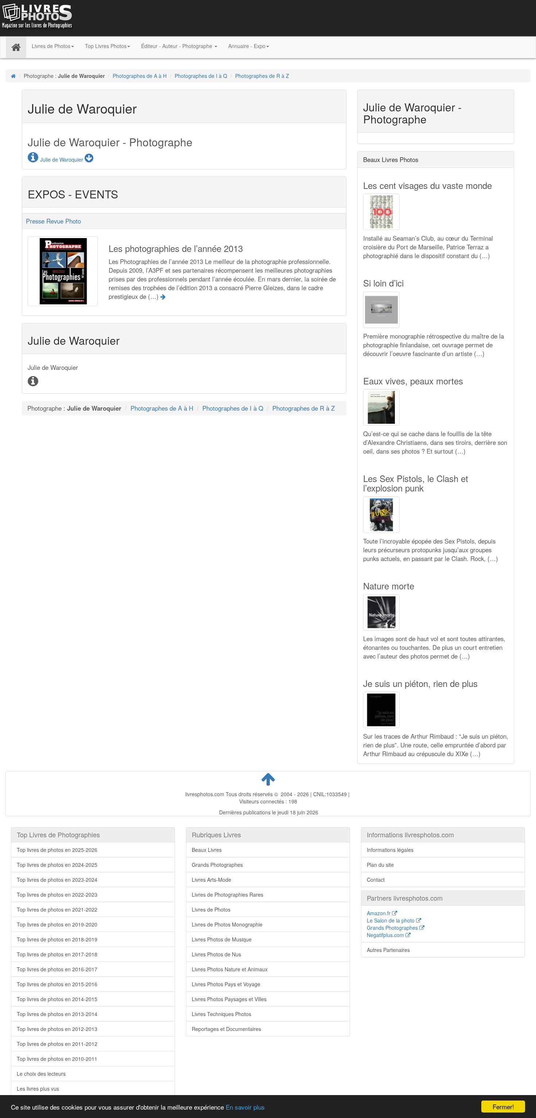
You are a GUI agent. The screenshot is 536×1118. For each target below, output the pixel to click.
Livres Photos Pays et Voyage (226, 984)
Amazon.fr (379, 913)
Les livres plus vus (38, 1088)
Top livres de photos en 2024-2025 (57, 864)
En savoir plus (245, 1106)
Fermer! (503, 1106)
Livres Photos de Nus (216, 954)
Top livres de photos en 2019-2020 (57, 924)
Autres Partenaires (388, 949)
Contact (376, 879)
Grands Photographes (217, 864)
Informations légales (390, 849)
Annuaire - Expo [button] (246, 46)
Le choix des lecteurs (41, 1073)
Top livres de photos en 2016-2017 (57, 969)
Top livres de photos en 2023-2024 (57, 879)
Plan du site (380, 864)
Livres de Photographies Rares (227, 894)
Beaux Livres (207, 849)
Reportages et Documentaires (226, 1028)
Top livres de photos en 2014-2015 (57, 999)
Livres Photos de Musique (222, 939)
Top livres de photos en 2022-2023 (57, 894)
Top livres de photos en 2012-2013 (57, 1028)
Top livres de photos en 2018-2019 (57, 939)
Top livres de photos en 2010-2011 (57, 1058)
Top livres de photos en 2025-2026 (57, 849)
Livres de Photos (211, 909)
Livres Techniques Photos (221, 1014)
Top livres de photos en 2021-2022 (57, 909)
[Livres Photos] (36, 17)
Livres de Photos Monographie (227, 924)
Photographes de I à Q (201, 75)
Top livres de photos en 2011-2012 (57, 1043)
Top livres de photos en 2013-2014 (57, 1014)
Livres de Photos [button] (51, 46)
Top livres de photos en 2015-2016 (57, 984)
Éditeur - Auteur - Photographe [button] (177, 46)
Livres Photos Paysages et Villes (229, 999)
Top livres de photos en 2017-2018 (57, 954)
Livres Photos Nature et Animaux (230, 969)
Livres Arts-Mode (211, 879)
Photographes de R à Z (262, 75)
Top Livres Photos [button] (106, 46)
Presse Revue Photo (53, 221)
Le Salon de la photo (391, 920)
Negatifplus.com (386, 935)
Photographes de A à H (140, 75)
